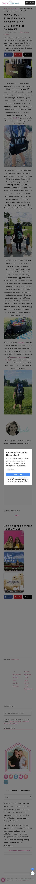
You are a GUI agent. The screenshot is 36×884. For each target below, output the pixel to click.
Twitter (7, 360)
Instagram (22, 357)
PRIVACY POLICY (24, 880)
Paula (16, 515)
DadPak (16, 118)
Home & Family (13, 8)
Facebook (13, 357)
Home (5, 8)
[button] (30, 3)
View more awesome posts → (20, 850)
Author (7, 510)
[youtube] (6, 778)
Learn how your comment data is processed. (16, 722)
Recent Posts (15, 510)
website (21, 342)
